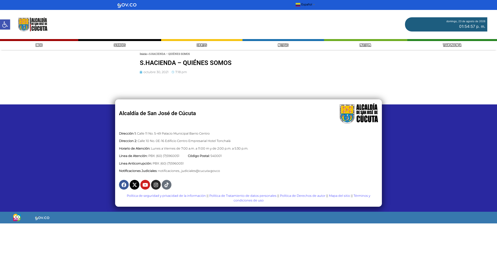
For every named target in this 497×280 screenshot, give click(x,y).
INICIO (39, 45)
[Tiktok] (166, 185)
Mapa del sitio (339, 196)
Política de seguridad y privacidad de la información (166, 196)
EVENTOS (202, 45)
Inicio (143, 54)
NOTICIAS (283, 45)
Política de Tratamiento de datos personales (242, 196)
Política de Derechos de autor (302, 196)
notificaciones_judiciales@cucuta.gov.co (189, 171)
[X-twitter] (134, 185)
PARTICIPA (366, 45)
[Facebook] (124, 185)
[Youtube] (145, 185)
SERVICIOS (119, 45)
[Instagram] (156, 185)
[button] (5, 24)
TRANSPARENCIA (452, 45)
